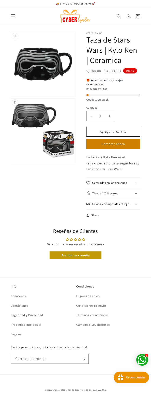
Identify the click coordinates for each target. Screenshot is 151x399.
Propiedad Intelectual (26, 324)
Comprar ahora (113, 144)
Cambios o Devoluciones (93, 324)
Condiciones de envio (91, 305)
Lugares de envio (88, 296)
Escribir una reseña (76, 255)
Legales (16, 334)
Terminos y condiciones (92, 315)
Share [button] (95, 215)
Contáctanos (19, 305)
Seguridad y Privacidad (27, 315)
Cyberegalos (58, 389)
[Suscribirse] (83, 359)
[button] (13, 16)
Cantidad (92, 107)
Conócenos (18, 296)
